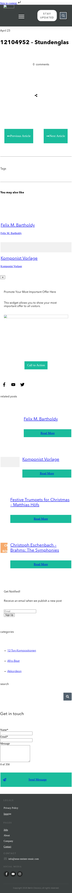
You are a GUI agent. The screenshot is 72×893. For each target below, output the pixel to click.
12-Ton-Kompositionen (21, 650)
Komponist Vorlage (19, 258)
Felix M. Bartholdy (18, 225)
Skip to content (8, 3)
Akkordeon (14, 671)
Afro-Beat (13, 661)
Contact (7, 846)
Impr (6, 814)
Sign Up (9, 615)
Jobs (6, 830)
